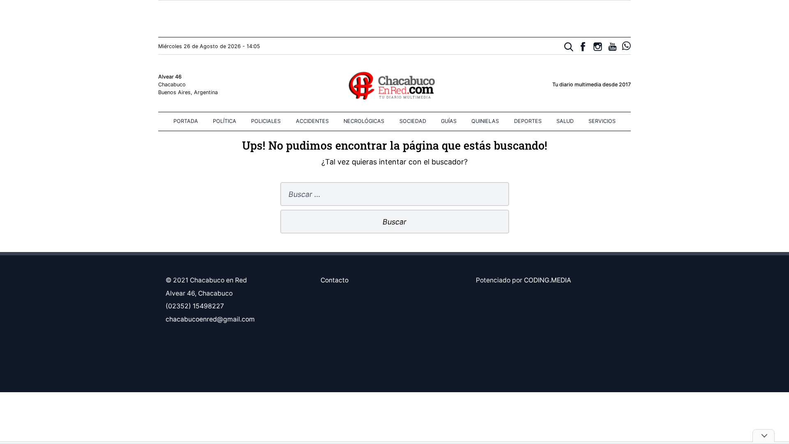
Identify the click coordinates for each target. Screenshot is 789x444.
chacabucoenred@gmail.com (210, 319)
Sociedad (412, 121)
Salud (565, 121)
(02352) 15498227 (195, 306)
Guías (449, 121)
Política (224, 121)
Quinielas (485, 121)
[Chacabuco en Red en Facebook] (582, 46)
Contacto (334, 280)
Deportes (528, 121)
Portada (185, 121)
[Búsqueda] (569, 47)
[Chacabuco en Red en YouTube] (612, 46)
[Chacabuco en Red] (394, 85)
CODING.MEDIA (547, 280)
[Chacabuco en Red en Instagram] (597, 46)
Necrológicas (364, 121)
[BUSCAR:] (394, 195)
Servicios (602, 121)
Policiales (266, 121)
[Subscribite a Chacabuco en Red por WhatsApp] (626, 46)
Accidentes (312, 121)
